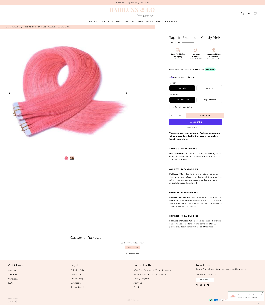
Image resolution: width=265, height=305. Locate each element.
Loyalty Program (141, 278)
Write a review (132, 247)
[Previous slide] (10, 94)
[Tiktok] (204, 284)
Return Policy (77, 278)
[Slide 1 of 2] (66, 158)
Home (7, 27)
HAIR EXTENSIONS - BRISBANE (34, 27)
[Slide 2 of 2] (72, 158)
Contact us (13, 279)
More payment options (196, 127)
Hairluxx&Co (135, 300)
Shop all (12, 270)
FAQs (10, 283)
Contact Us (76, 274)
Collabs (137, 287)
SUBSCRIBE (205, 280)
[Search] (242, 13)
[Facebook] (197, 284)
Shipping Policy (78, 270)
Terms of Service (78, 287)
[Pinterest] (208, 284)
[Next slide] (127, 94)
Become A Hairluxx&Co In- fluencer (150, 274)
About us (12, 275)
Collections (16, 27)
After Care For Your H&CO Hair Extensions (153, 270)
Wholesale (76, 283)
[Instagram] (201, 284)
